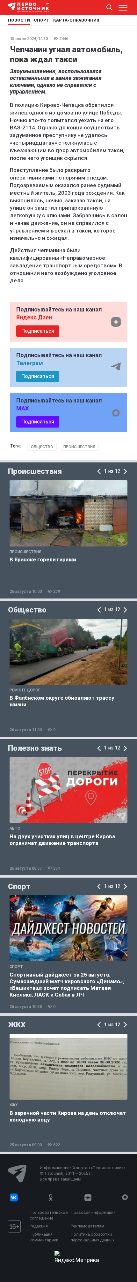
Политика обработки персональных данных (92, 1237)
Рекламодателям (87, 1226)
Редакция (39, 1226)
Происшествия (79, 447)
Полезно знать (35, 748)
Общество (42, 447)
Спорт (19, 886)
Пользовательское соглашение (49, 1215)
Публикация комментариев (44, 1237)
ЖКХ (16, 1024)
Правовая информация (93, 1212)
